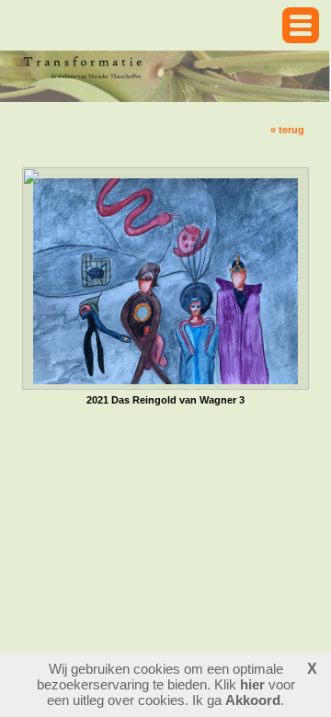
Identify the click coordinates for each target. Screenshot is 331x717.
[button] (300, 25)
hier (252, 684)
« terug (287, 129)
